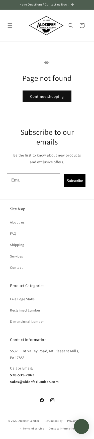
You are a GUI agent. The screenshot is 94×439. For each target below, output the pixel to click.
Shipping (17, 244)
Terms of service (33, 428)
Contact (16, 267)
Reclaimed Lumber (25, 310)
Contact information (62, 428)
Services (16, 256)
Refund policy (53, 420)
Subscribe (74, 180)
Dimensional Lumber (27, 321)
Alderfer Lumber (29, 420)
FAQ (13, 233)
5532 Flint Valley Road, (29, 350)
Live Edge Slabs (22, 299)
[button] (10, 25)
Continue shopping (47, 96)
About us (17, 222)
